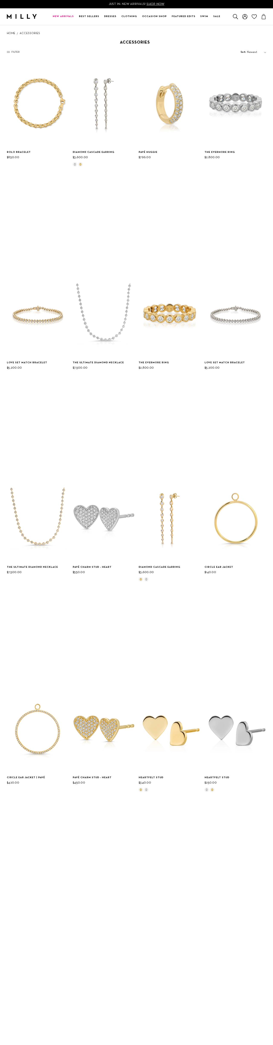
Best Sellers (89, 16)
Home (11, 33)
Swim (204, 16)
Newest (248, 59)
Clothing (129, 16)
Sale (216, 16)
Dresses (110, 16)
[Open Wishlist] (254, 16)
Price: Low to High (251, 81)
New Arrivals (63, 16)
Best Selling (250, 64)
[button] (75, 164)
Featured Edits (183, 16)
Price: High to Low (251, 72)
